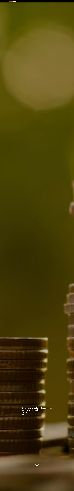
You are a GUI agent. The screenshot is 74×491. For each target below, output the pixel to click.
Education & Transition (54, 1)
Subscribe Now (70, 1)
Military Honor (61, 1)
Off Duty (48, 1)
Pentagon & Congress (43, 1)
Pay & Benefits (32, 1)
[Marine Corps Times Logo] (12, 1)
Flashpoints (37, 1)
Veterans (65, 1)
